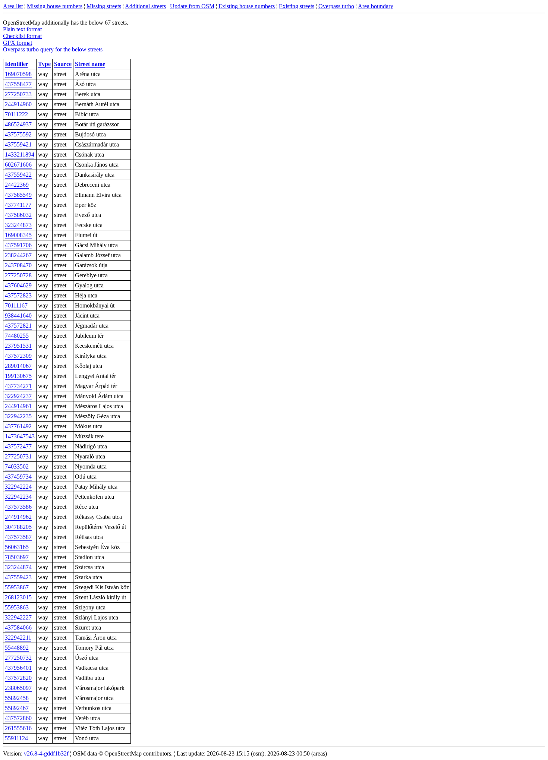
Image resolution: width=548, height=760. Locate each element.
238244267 (18, 255)
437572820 (18, 678)
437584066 (18, 627)
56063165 (17, 547)
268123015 (18, 597)
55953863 (17, 607)
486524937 (18, 124)
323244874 (18, 567)
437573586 (18, 507)
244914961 (18, 406)
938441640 (18, 315)
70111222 (16, 114)
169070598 (18, 74)
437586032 (18, 215)
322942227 (18, 617)
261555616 (18, 728)
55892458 (17, 698)
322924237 (18, 396)
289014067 (18, 366)
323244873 (18, 225)
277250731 (18, 456)
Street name (90, 64)
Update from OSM (192, 6)
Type (44, 64)
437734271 (18, 386)
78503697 (17, 557)
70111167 (16, 305)
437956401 (18, 668)
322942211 (18, 637)
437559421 (18, 144)
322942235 (18, 416)
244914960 (18, 104)
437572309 (18, 356)
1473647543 (20, 436)
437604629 (18, 285)
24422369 (17, 185)
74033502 (17, 466)
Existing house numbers (246, 6)
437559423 (18, 577)
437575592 (18, 134)
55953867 (17, 587)
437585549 (18, 195)
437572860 (18, 718)
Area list (13, 6)
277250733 (18, 94)
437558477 (18, 84)
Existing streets (296, 6)
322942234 (18, 496)
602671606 (18, 164)
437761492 (18, 426)
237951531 (18, 346)
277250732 (18, 658)
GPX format (17, 43)
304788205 (18, 527)
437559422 (18, 174)
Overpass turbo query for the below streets (53, 49)
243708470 (18, 265)
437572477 (18, 446)
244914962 (18, 517)
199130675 (18, 376)
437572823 (18, 295)
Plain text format (22, 29)
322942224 (18, 486)
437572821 (18, 325)
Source (63, 64)
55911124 (16, 738)
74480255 (17, 335)
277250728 (18, 275)
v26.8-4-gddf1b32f (46, 753)
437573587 (18, 537)
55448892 (17, 647)
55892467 (17, 708)
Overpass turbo (336, 6)
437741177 (18, 205)
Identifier (16, 64)
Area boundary (375, 6)
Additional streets (145, 6)
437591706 (18, 245)
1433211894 (19, 154)
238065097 (18, 688)
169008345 (18, 235)
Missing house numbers (54, 6)
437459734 (18, 476)
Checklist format (22, 36)
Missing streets (103, 6)
